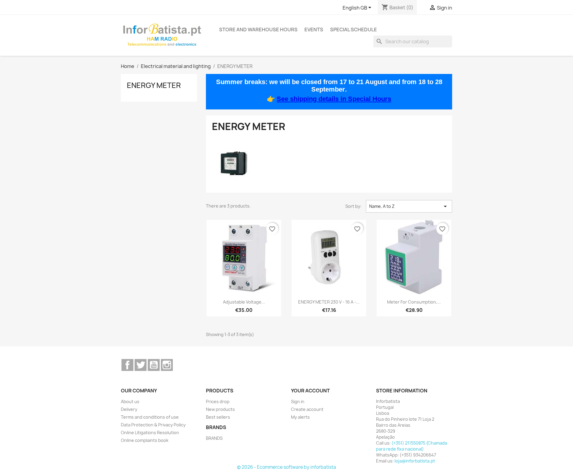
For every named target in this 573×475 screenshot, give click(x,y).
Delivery (129, 409)
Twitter (141, 365)
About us (130, 401)
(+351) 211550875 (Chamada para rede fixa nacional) (411, 446)
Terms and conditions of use (150, 417)
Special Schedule (353, 29)
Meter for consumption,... (414, 302)
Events (313, 29)
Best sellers (218, 417)
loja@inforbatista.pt (415, 461)
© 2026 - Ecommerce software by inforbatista (286, 467)
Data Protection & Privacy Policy (153, 425)
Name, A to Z (409, 206)
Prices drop (217, 401)
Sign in (297, 401)
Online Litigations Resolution (150, 432)
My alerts (300, 417)
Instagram (167, 365)
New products (220, 409)
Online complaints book (144, 440)
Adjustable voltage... (244, 302)
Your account (310, 390)
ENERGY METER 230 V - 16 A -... (329, 302)
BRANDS (214, 438)
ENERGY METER (154, 85)
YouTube (154, 365)
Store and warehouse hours (258, 29)
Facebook (127, 365)
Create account (307, 409)
